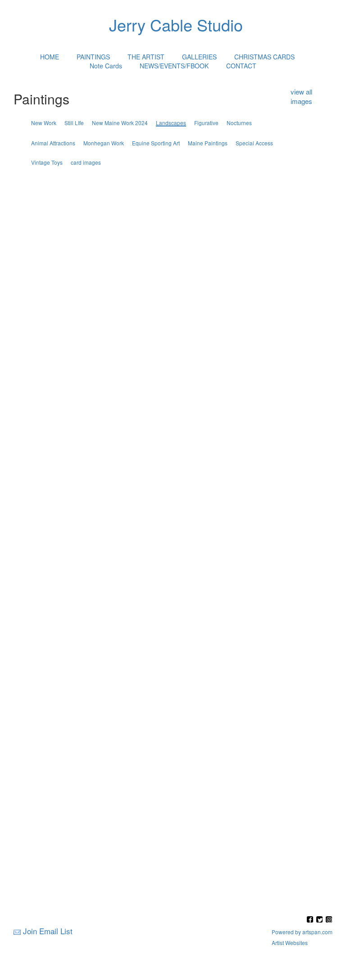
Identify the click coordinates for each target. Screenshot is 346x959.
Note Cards (106, 65)
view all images (301, 96)
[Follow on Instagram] (328, 920)
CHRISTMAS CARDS (264, 56)
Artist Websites (290, 942)
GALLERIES (199, 56)
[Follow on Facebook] (311, 920)
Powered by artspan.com (302, 932)
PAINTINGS (93, 56)
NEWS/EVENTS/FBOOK (174, 65)
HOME (49, 56)
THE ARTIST (145, 56)
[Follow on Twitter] (320, 920)
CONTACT (241, 65)
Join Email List (48, 930)
